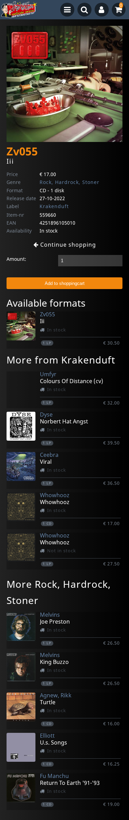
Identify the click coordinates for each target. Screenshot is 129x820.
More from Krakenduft (61, 359)
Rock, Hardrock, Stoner (69, 182)
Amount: (16, 259)
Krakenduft (54, 206)
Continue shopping (67, 244)
